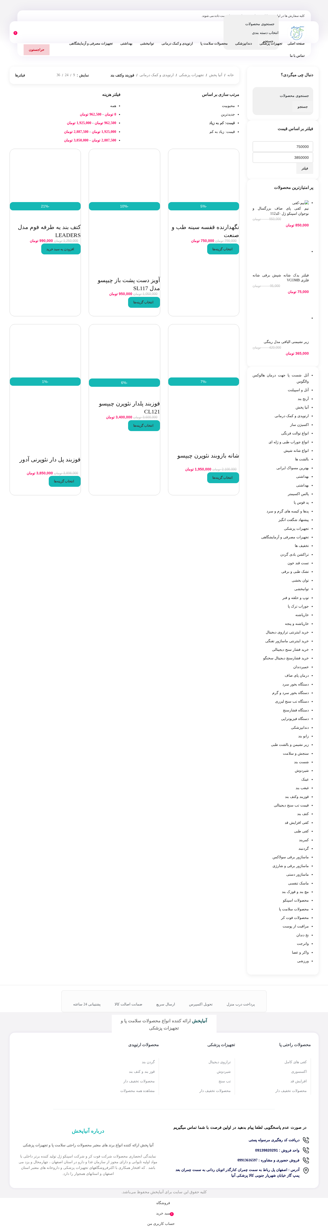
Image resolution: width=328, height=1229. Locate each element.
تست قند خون (298, 563)
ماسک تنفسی (298, 883)
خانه (230, 75)
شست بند (301, 762)
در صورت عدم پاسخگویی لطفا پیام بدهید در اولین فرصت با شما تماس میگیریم (240, 1127)
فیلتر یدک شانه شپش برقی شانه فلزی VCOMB (281, 277)
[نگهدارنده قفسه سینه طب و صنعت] (203, 175)
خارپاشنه (302, 615)
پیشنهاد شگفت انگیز (293, 520)
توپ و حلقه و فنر (295, 598)
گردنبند (303, 849)
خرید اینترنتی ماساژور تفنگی (287, 641)
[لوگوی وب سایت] (297, 32)
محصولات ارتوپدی (143, 1044)
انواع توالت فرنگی (295, 433)
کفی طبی (301, 831)
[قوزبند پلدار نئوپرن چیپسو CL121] (124, 351)
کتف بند (303, 814)
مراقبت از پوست (296, 926)
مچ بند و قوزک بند (295, 892)
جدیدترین (228, 114)
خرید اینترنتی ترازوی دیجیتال (287, 632)
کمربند (304, 840)
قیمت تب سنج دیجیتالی (291, 805)
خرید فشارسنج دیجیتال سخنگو (286, 658)
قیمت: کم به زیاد (222, 123)
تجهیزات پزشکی (296, 529)
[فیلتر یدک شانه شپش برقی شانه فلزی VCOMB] (281, 251)
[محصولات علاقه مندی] (23, 32)
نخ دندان (302, 935)
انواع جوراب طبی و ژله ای (289, 442)
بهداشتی (302, 476)
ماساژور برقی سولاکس (291, 857)
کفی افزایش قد (297, 823)
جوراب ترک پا (298, 606)
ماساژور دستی (297, 874)
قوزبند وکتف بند (297, 797)
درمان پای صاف (297, 675)
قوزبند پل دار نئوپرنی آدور (50, 459)
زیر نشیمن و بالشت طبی (290, 745)
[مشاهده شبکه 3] (44, 75)
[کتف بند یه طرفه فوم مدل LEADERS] (45, 175)
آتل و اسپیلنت (298, 390)
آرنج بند (303, 399)
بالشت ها (302, 459)
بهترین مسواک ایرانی (292, 468)
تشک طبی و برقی (295, 572)
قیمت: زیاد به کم (222, 132)
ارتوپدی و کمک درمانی (292, 416)
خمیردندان (301, 667)
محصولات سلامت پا (294, 909)
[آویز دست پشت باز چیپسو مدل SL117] (124, 175)
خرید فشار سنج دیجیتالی (290, 650)
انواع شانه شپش (296, 451)
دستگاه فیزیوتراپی (295, 719)
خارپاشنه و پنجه (297, 624)
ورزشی (303, 961)
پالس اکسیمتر (298, 494)
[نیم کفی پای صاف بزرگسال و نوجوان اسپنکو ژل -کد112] (300, 203)
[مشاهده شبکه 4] (36, 75)
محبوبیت (228, 106)
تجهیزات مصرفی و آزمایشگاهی (285, 537)
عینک (305, 779)
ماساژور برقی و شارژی (291, 866)
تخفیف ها (302, 546)
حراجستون (36, 50)
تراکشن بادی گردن (294, 554)
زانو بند (303, 736)
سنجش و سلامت (296, 753)
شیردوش (302, 771)
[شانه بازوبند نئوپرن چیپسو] (203, 350)
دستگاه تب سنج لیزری (292, 701)
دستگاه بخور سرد (295, 684)
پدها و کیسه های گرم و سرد (288, 511)
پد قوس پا (301, 502)
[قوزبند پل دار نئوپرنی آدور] (45, 350)
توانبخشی (301, 589)
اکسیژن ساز (299, 425)
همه (113, 106)
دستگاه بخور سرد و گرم (290, 693)
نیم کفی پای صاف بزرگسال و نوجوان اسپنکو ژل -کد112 (281, 211)
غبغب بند (302, 788)
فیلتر (305, 168)
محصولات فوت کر (295, 918)
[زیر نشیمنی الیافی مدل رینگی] (281, 318)
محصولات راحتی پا (295, 1044)
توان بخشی (300, 580)
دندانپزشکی (300, 728)
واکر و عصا (300, 952)
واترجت (303, 944)
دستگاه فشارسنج (296, 710)
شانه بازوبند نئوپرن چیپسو (208, 455)
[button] (61, 249)
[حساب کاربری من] (32, 32)
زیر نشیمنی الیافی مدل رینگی (286, 342)
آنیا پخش (302, 407)
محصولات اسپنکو (296, 900)
